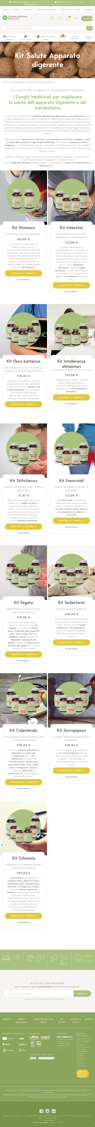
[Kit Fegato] (23, 571)
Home (5, 82)
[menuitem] (9, 38)
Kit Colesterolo (23, 730)
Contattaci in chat (63, 1046)
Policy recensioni (81, 1066)
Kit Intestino (71, 227)
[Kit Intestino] (71, 196)
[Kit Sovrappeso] (71, 699)
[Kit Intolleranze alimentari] (71, 330)
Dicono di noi (28, 9)
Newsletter (88, 9)
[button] (76, 18)
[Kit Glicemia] (23, 827)
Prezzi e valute (81, 1049)
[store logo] (15, 17)
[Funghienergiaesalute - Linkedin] (53, 1111)
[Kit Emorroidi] (71, 449)
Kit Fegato (23, 602)
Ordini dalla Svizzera (83, 1047)
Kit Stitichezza (23, 480)
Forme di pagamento (82, 1051)
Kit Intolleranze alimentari (71, 364)
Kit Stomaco (23, 227)
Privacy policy (80, 1053)
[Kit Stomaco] (23, 196)
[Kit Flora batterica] (23, 330)
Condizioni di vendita (83, 1039)
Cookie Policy (80, 1064)
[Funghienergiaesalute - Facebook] (41, 1111)
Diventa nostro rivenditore (46, 9)
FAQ (59, 1048)
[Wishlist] (60, 18)
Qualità (16, 9)
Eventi (77, 9)
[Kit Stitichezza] (23, 449)
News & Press (66, 9)
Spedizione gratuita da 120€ (40, 958)
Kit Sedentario (71, 602)
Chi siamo (5, 9)
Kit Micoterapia (17, 82)
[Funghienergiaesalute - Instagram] (47, 1111)
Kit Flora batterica (24, 361)
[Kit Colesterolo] (23, 699)
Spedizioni (79, 1045)
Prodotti (7, 1019)
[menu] (47, 38)
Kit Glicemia (23, 858)
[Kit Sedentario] (71, 571)
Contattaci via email (64, 1043)
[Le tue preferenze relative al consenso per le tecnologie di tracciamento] (2, 845)
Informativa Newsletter (56, 999)
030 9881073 (65, 1036)
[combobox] (47, 28)
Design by (47, 1120)
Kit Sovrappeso (71, 730)
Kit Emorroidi (71, 480)
